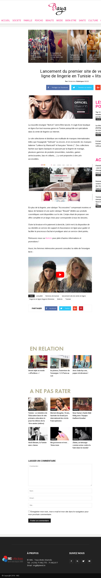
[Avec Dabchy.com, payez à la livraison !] (82, 361)
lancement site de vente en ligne (74, 296)
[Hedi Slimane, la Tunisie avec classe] (38, 433)
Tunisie (68, 299)
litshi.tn (49, 238)
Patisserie (92, 51)
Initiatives (32, 410)
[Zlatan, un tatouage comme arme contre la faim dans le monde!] (82, 433)
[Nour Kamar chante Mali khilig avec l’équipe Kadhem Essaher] (82, 404)
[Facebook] (71, 561)
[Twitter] (83, 561)
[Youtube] (89, 561)
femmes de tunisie (52, 296)
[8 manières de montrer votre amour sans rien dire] (57, 46)
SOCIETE (16, 20)
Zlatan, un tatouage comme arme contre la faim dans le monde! (81, 445)
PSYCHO (39, 20)
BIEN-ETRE (70, 20)
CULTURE (93, 20)
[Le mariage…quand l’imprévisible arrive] (37, 46)
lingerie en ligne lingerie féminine (41, 299)
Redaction (72, 81)
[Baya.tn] (57, 9)
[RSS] (77, 561)
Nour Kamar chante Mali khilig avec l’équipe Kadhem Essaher (82, 415)
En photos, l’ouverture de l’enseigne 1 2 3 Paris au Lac (60, 373)
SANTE (82, 20)
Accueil (5, 20)
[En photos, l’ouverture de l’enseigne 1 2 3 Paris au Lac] (60, 361)
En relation (47, 348)
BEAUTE (50, 20)
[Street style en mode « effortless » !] (38, 361)
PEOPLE (75, 410)
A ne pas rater (50, 391)
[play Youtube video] (60, 275)
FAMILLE (28, 20)
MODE (59, 20)
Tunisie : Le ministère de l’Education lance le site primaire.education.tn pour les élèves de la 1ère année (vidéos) (37, 418)
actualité (39, 296)
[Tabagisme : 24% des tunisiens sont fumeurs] (77, 46)
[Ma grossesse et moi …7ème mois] (60, 433)
